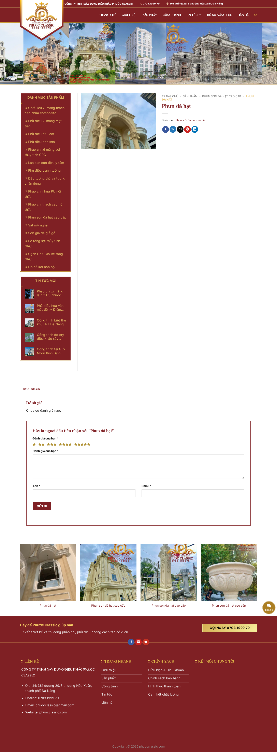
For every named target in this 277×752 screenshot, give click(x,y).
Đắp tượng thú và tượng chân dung (45, 181)
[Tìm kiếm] (255, 15)
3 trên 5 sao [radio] (51, 444)
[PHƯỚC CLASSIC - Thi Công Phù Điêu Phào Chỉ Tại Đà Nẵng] (41, 20)
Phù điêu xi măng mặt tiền (43, 123)
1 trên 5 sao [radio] (34, 444)
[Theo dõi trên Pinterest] (138, 642)
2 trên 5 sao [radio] (41, 444)
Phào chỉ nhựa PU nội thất (43, 194)
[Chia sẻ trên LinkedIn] (194, 129)
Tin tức (192, 14)
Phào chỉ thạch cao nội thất (44, 207)
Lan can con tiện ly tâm (46, 163)
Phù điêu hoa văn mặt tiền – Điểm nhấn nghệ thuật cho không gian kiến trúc (50, 308)
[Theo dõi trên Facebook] (131, 642)
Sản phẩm (150, 14)
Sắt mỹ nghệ (37, 225)
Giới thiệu (129, 14)
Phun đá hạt (48, 605)
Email (146, 486)
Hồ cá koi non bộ (41, 267)
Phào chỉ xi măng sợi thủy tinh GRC (42, 152)
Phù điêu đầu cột (41, 134)
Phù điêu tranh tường (44, 170)
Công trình (172, 14)
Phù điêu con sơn (41, 142)
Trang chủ (107, 14)
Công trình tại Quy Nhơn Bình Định (51, 351)
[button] (86, 144)
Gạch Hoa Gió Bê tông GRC (44, 256)
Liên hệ (243, 14)
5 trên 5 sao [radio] (81, 444)
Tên (36, 486)
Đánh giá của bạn (46, 438)
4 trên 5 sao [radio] (65, 444)
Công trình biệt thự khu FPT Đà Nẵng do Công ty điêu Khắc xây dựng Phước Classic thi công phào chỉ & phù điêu (51, 322)
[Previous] (20, 580)
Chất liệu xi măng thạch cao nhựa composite (44, 110)
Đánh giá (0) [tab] (31, 389)
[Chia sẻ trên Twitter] (173, 129)
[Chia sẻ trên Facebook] (165, 129)
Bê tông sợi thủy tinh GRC (42, 243)
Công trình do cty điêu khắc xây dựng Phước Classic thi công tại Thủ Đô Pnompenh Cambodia (51, 337)
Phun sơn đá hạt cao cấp (221, 96)
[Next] (257, 580)
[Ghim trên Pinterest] (187, 129)
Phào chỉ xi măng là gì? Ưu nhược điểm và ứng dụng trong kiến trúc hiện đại (51, 293)
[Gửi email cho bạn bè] (180, 129)
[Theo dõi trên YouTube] (146, 642)
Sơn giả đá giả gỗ (41, 233)
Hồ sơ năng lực (219, 14)
